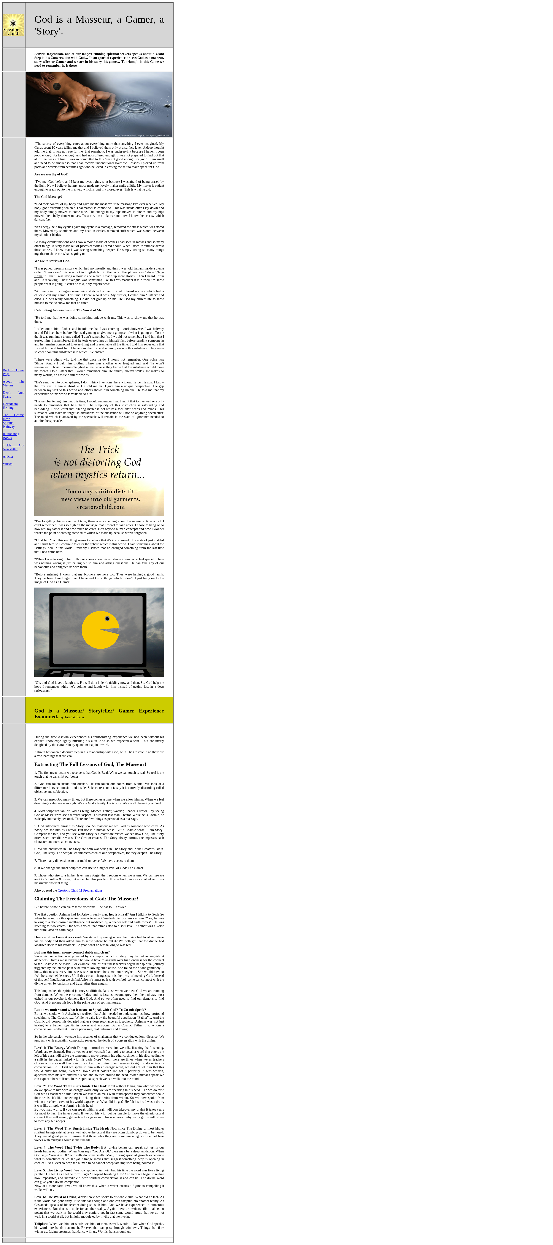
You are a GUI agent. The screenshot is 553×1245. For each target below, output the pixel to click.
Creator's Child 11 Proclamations (80, 890)
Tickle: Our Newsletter (13, 447)
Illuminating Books (11, 436)
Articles (8, 456)
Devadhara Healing (10, 406)
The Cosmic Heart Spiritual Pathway (13, 421)
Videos (7, 464)
